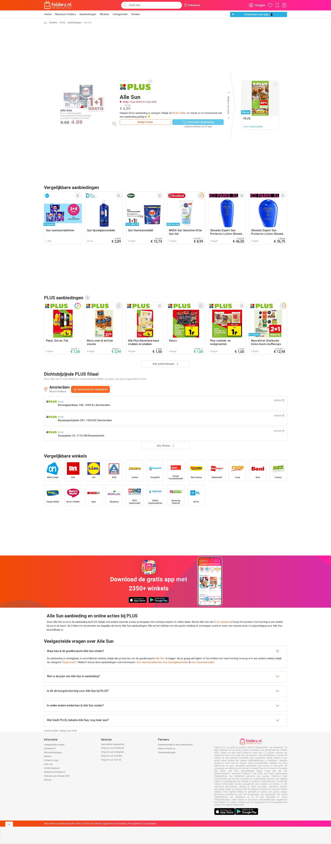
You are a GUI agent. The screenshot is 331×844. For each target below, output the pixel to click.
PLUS (62, 22)
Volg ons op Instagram (112, 752)
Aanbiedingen (87, 14)
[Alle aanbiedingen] (87, 298)
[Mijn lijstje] (284, 5)
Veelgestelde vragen (54, 744)
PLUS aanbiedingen (63, 297)
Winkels (104, 14)
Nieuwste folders (65, 14)
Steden (135, 14)
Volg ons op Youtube (111, 755)
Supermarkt (69, 662)
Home (48, 14)
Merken (47, 756)
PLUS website (221, 621)
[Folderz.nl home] (57, 5)
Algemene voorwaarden (114, 823)
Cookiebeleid (149, 823)
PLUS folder (179, 113)
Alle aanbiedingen (53, 752)
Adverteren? (50, 748)
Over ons (48, 764)
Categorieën (120, 14)
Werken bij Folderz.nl (54, 772)
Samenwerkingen (166, 752)
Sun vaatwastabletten (149, 662)
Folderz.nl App (51, 760)
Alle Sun (160, 658)
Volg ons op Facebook (112, 748)
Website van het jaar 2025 (57, 776)
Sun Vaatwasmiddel (202, 662)
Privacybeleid (134, 823)
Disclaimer (96, 823)
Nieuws (47, 779)
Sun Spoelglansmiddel (175, 662)
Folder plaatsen (52, 768)
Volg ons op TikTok (111, 759)
